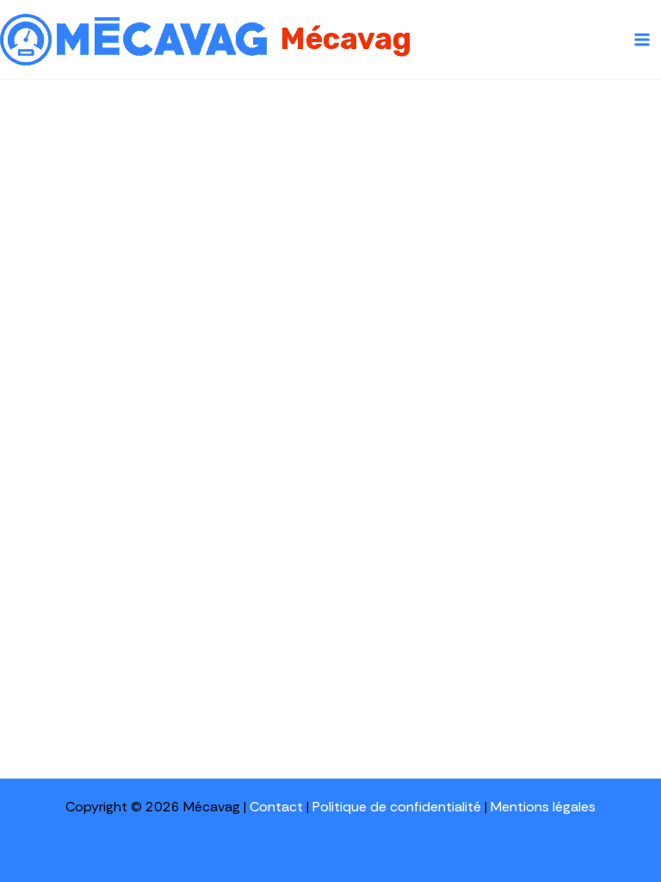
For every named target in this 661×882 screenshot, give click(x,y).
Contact (276, 807)
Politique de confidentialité (396, 807)
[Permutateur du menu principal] (642, 40)
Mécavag (346, 39)
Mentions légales (543, 807)
